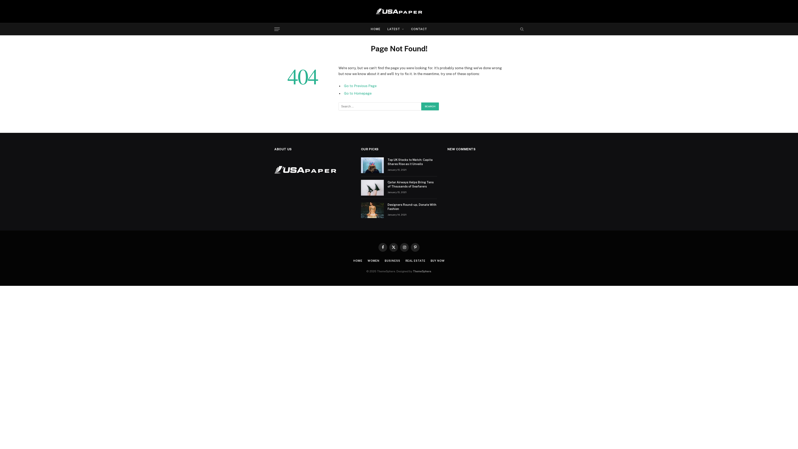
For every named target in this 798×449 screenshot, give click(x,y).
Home (375, 29)
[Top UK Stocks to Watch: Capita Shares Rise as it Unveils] (372, 165)
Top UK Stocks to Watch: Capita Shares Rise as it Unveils (410, 162)
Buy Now (438, 260)
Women (374, 260)
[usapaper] (399, 11)
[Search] (521, 29)
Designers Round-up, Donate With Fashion (412, 207)
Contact (419, 29)
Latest (393, 29)
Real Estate (415, 260)
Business (392, 260)
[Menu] (277, 29)
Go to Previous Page (360, 86)
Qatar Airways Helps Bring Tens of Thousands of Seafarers (411, 184)
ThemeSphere (422, 271)
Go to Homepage (358, 93)
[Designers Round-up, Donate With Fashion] (372, 210)
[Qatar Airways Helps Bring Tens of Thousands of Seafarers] (372, 188)
